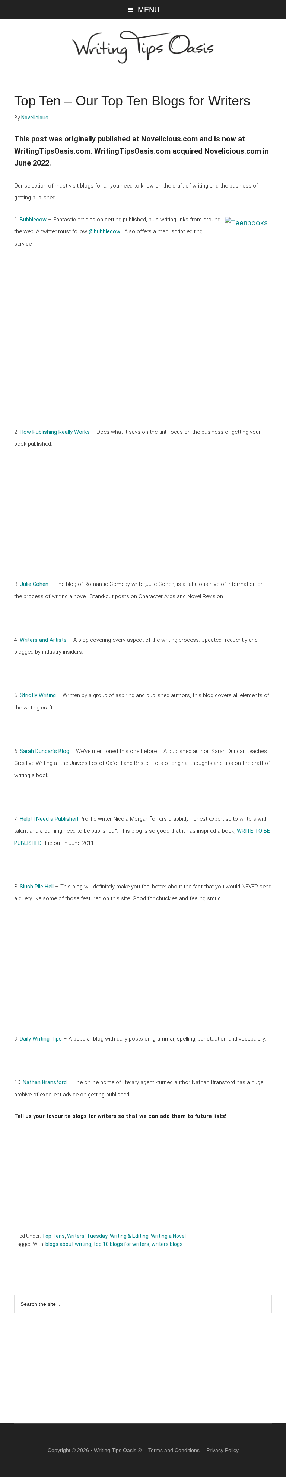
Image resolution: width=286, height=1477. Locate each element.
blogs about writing (68, 1244)
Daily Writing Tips (41, 1038)
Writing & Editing (129, 1236)
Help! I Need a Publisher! (49, 819)
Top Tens (53, 1236)
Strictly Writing (38, 695)
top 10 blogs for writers (121, 1244)
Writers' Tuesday (87, 1236)
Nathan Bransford (45, 1082)
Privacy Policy (222, 1450)
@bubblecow (104, 231)
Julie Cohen (34, 584)
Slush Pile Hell (37, 886)
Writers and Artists (43, 640)
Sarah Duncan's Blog (45, 751)
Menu (148, 10)
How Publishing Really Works (55, 432)
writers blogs (167, 1244)
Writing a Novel (168, 1236)
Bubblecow (34, 219)
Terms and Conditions (174, 1450)
